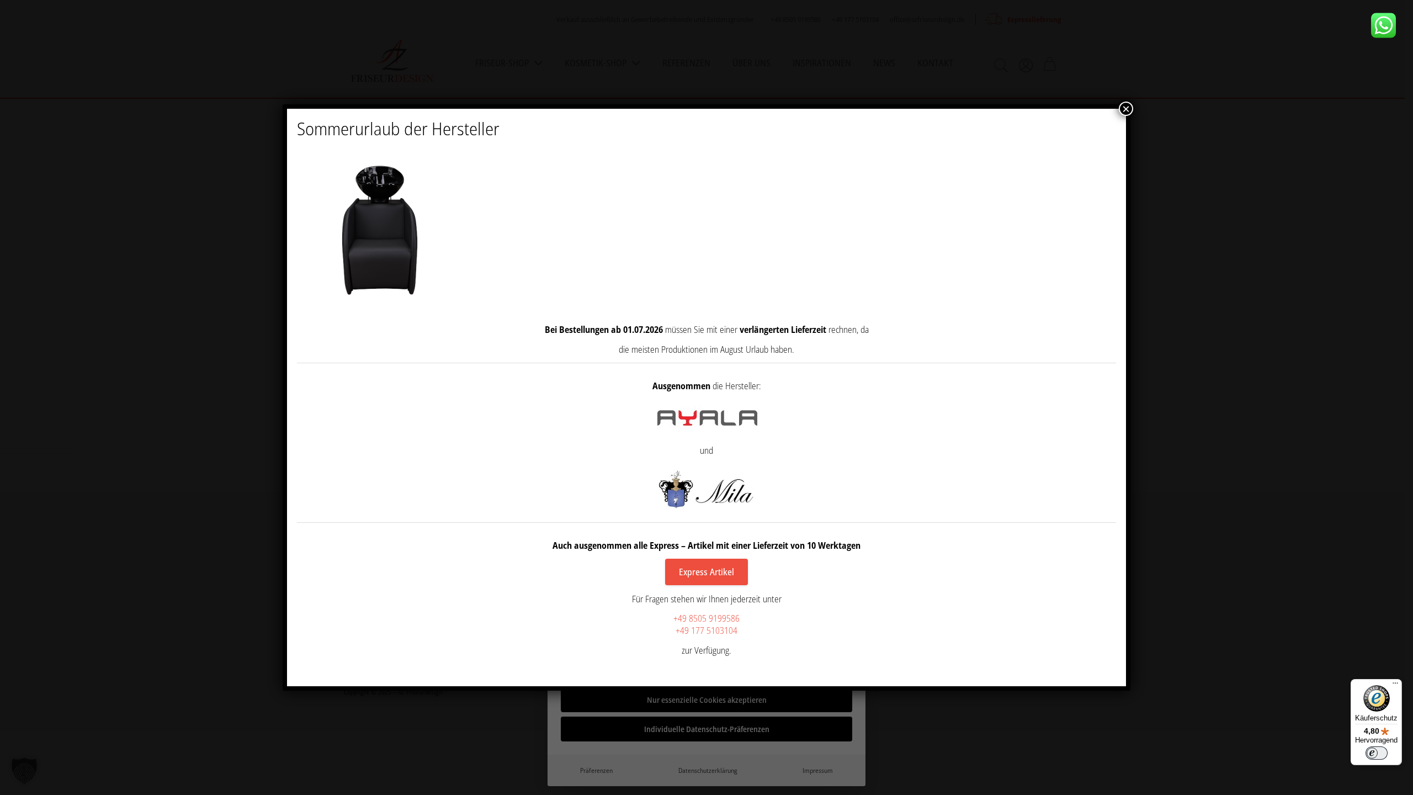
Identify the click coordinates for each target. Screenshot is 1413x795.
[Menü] (1395, 685)
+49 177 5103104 (706, 630)
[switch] (1377, 753)
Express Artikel (706, 572)
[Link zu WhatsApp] (1387, 25)
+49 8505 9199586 (706, 618)
